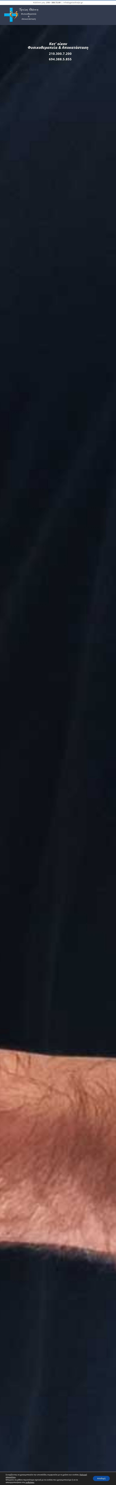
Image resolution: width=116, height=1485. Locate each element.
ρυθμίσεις (30, 1482)
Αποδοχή (101, 1478)
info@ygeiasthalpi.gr (73, 2)
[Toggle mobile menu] (110, 11)
